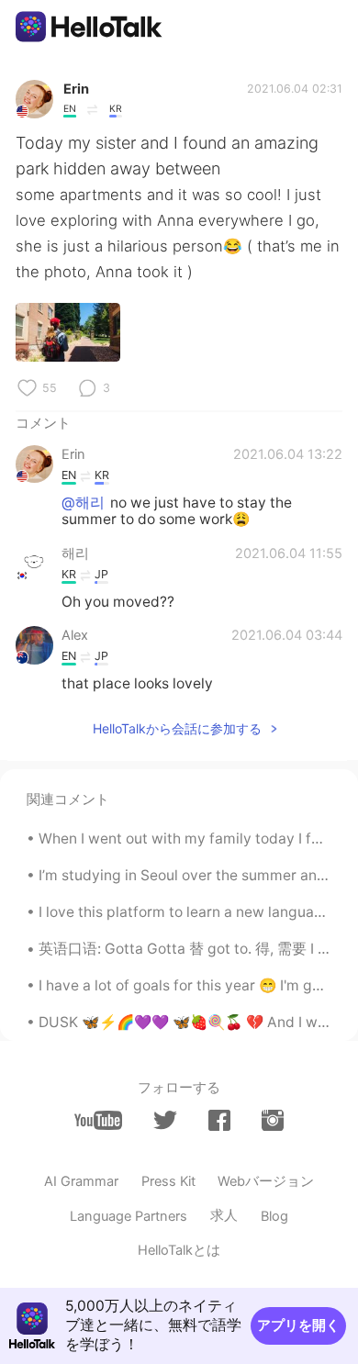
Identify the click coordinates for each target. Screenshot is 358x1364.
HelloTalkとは (179, 1250)
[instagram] (273, 1120)
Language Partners (128, 1216)
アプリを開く (298, 1325)
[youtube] (98, 1120)
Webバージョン (266, 1181)
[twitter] (165, 1121)
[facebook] (219, 1120)
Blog (274, 1216)
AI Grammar (81, 1181)
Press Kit (168, 1181)
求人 (224, 1215)
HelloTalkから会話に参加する (177, 728)
